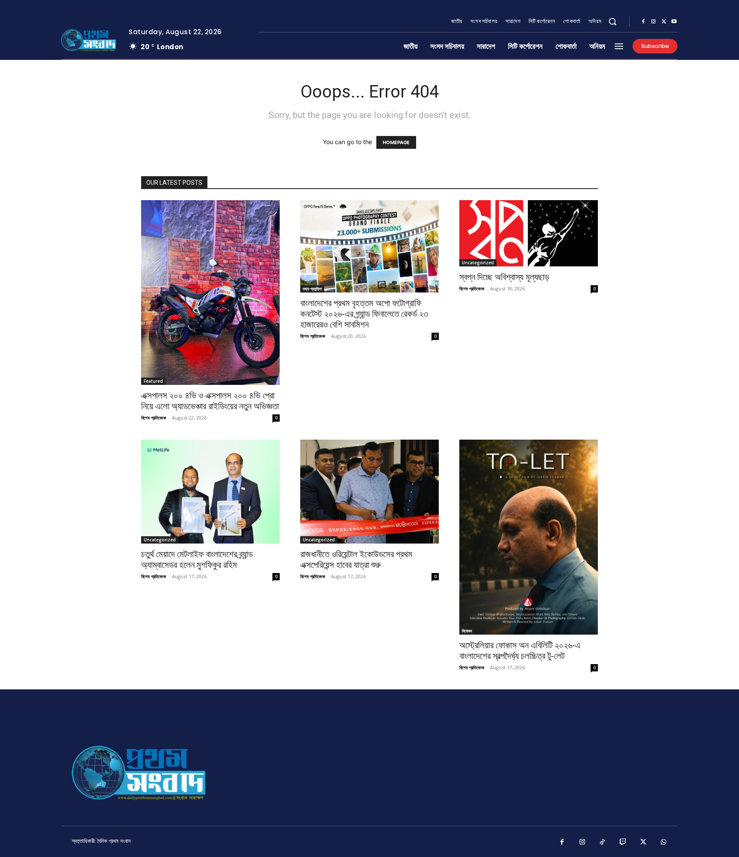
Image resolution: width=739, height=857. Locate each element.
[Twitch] (623, 842)
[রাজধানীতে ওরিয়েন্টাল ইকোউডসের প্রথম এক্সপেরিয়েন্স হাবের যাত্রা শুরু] (369, 492)
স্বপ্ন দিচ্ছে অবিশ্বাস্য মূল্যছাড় (504, 277)
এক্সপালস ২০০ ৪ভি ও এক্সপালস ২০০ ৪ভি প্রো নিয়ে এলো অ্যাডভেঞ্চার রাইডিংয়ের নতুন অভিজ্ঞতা (210, 400)
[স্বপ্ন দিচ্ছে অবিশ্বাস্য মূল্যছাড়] (528, 233)
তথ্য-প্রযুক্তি (312, 289)
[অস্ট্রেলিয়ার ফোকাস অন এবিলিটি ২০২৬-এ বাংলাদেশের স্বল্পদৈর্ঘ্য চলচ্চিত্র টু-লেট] (528, 537)
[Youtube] (674, 22)
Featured (153, 381)
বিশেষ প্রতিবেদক (153, 417)
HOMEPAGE (396, 142)
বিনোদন (467, 631)
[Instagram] (653, 22)
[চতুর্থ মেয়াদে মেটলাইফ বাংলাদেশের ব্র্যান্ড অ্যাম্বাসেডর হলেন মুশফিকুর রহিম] (210, 492)
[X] (664, 22)
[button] (612, 21)
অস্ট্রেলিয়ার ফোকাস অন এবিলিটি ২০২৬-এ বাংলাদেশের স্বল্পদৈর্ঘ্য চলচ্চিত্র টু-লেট (519, 650)
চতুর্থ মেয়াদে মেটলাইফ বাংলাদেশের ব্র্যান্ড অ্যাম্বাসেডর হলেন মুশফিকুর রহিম (197, 559)
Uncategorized (478, 263)
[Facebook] (643, 22)
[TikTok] (602, 842)
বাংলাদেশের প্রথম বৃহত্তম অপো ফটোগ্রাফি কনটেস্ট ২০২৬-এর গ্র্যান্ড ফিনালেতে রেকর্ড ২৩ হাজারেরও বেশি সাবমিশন (364, 314)
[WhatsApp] (664, 842)
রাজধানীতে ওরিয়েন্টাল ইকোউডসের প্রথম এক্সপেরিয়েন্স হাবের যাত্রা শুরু (356, 559)
